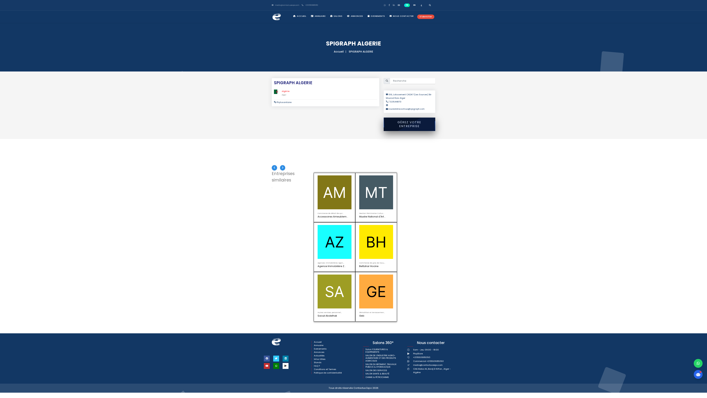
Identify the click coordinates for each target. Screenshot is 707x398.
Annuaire (320, 16)
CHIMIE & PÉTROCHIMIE (377, 281)
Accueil (301, 16)
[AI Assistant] (698, 374)
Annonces (356, 16)
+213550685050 (311, 5)
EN (414, 5)
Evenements (377, 16)
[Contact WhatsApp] (698, 363)
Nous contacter (403, 16)
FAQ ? (317, 270)
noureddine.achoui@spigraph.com (406, 108)
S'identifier (426, 16)
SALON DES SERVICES (376, 274)
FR (407, 5)
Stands (317, 267)
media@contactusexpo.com (428, 276)
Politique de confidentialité (328, 277)
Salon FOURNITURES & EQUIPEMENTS (376, 255)
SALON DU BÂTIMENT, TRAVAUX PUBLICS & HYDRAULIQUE (380, 270)
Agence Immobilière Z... (416, 216)
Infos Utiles (320, 263)
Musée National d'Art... (373, 216)
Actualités (319, 260)
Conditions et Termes (325, 274)
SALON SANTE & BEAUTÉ (377, 278)
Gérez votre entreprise (409, 124)
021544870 (395, 101)
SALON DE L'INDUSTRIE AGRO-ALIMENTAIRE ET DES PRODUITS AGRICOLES (380, 263)
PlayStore (418, 269)
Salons (337, 16)
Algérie (286, 91)
